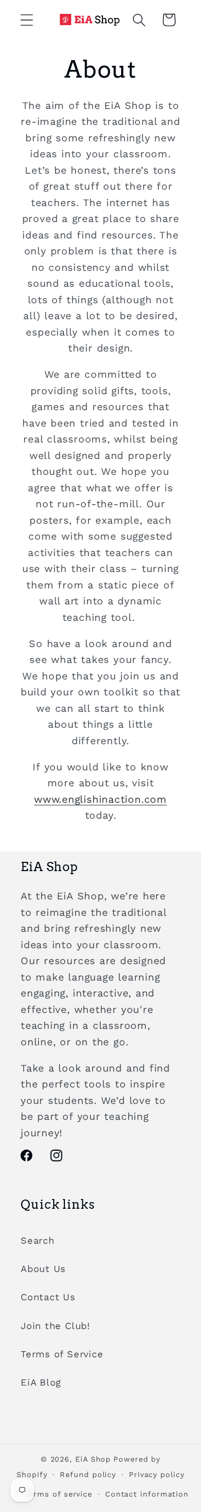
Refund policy (88, 1474)
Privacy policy (157, 1474)
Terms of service (59, 1494)
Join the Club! (55, 1325)
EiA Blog (41, 1382)
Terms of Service (62, 1354)
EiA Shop (93, 1459)
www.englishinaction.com (100, 799)
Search (38, 1240)
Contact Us (48, 1297)
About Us (43, 1268)
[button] (26, 19)
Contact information (147, 1494)
